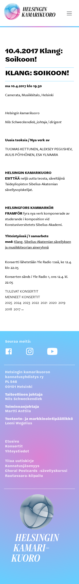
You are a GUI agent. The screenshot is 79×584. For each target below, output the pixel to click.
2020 (53, 302)
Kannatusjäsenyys (22, 466)
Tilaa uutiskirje (19, 461)
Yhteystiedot (17, 451)
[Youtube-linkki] (52, 351)
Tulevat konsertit (21, 291)
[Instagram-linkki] (29, 351)
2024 (17, 302)
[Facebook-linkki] (8, 351)
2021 (44, 302)
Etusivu (12, 441)
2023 (26, 302)
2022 (35, 302)
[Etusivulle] (39, 528)
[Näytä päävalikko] (69, 13)
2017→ (19, 309)
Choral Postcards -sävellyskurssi (36, 471)
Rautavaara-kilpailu (24, 476)
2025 (8, 302)
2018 (8, 309)
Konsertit (14, 446)
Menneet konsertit (22, 296)
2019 (61, 302)
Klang (18, 241)
